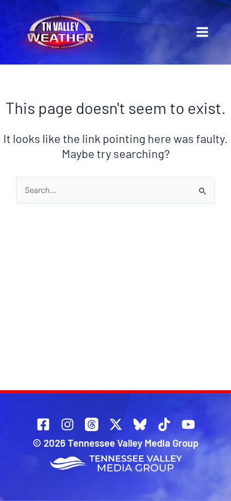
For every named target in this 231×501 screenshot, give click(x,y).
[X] (115, 424)
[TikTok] (164, 424)
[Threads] (91, 424)
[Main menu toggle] (202, 32)
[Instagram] (67, 424)
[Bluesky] (140, 424)
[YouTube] (188, 424)
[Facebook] (43, 424)
